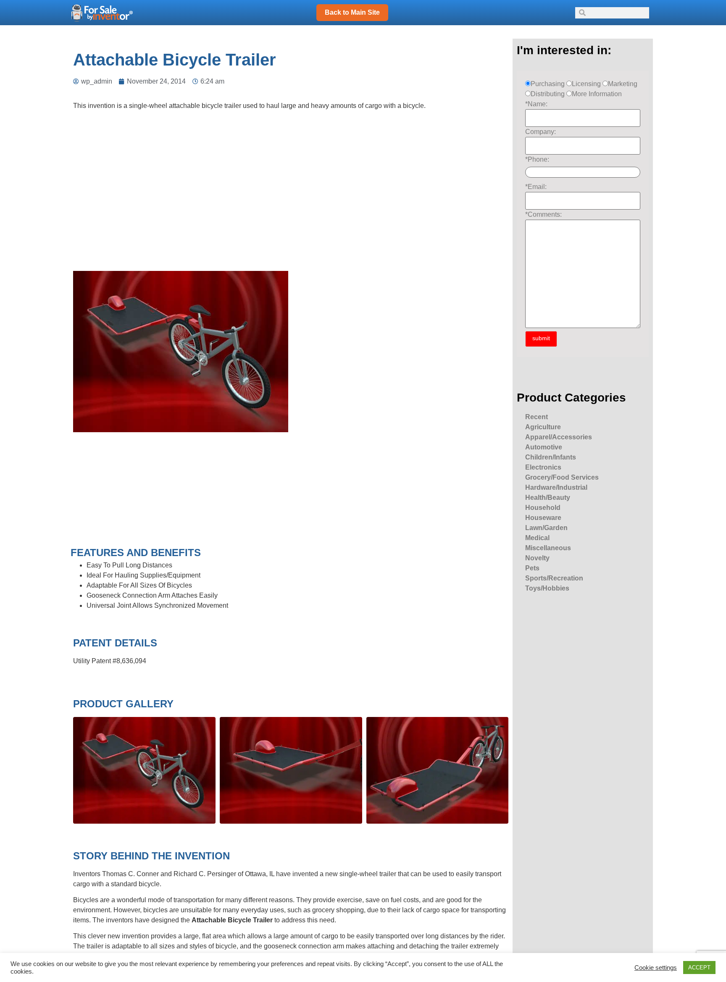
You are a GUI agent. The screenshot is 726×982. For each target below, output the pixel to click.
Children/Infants (550, 457)
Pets (532, 568)
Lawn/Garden (546, 527)
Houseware (543, 517)
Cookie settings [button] (655, 967)
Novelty (537, 558)
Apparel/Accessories (558, 437)
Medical (537, 537)
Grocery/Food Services (562, 477)
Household (542, 507)
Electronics (543, 467)
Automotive (543, 447)
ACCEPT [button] (699, 967)
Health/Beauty (547, 497)
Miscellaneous (548, 547)
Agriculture (543, 427)
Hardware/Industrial (556, 487)
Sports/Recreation (554, 578)
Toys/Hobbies (547, 588)
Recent (536, 416)
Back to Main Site (352, 12)
